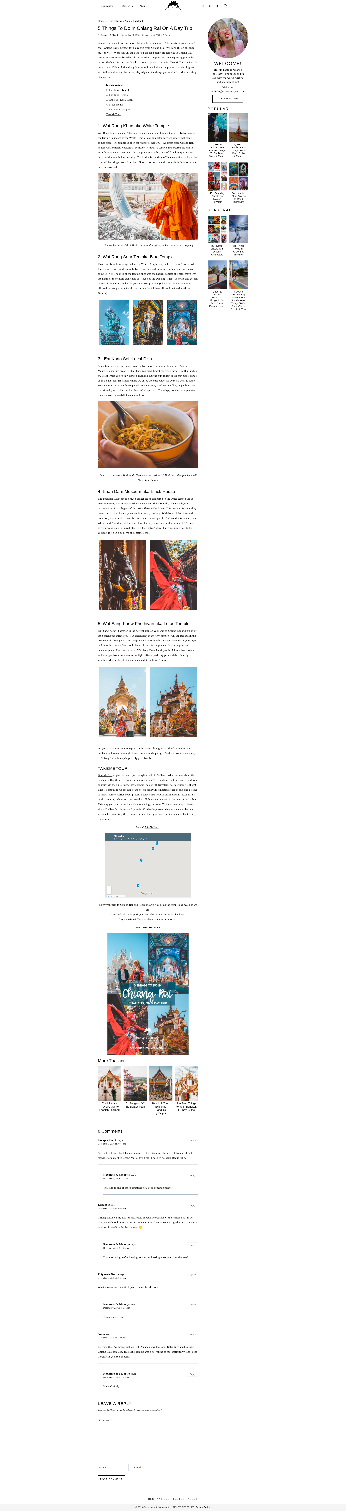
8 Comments (168, 35)
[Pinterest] (210, 6)
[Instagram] (203, 6)
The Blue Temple (119, 94)
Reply (193, 1140)
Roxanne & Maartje (110, 35)
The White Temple (119, 89)
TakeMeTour (113, 114)
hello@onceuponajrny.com (229, 91)
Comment (106, 1420)
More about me (226, 99)
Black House (116, 104)
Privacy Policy (203, 1507)
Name (103, 1467)
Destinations (115, 20)
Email (138, 1467)
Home (101, 20)
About (193, 1499)
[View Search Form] (225, 6)
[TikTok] (217, 6)
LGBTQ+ (178, 1499)
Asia (127, 20)
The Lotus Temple (119, 109)
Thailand (138, 20)
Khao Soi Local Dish (121, 99)
